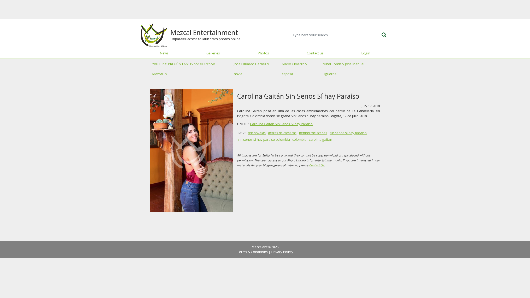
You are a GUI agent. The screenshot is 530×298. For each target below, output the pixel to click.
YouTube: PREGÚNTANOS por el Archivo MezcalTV (183, 69)
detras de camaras (282, 133)
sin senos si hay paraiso (348, 133)
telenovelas (257, 133)
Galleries (213, 53)
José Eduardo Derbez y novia (251, 69)
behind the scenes (313, 133)
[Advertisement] (265, 9)
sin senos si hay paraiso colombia (264, 139)
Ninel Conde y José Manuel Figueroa (343, 69)
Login (365, 53)
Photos (263, 53)
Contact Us (316, 165)
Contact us (315, 53)
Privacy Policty (282, 252)
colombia (299, 139)
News (164, 53)
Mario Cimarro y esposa (294, 69)
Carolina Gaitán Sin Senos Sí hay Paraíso (281, 124)
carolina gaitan (320, 139)
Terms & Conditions (252, 252)
